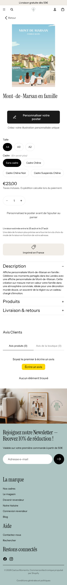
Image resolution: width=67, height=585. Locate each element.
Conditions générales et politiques (33, 580)
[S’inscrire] (59, 459)
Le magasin (9, 494)
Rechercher (9, 540)
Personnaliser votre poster (36, 117)
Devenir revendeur (13, 499)
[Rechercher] (12, 9)
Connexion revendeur (15, 511)
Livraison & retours (21, 310)
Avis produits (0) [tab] (18, 345)
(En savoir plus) (19, 155)
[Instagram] (11, 559)
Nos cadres (9, 488)
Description (14, 266)
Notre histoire (10, 505)
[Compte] (55, 9)
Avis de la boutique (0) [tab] (48, 345)
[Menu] (4, 9)
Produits (11, 301)
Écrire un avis (33, 367)
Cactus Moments (20, 570)
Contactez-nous (12, 534)
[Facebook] (5, 559)
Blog (5, 516)
